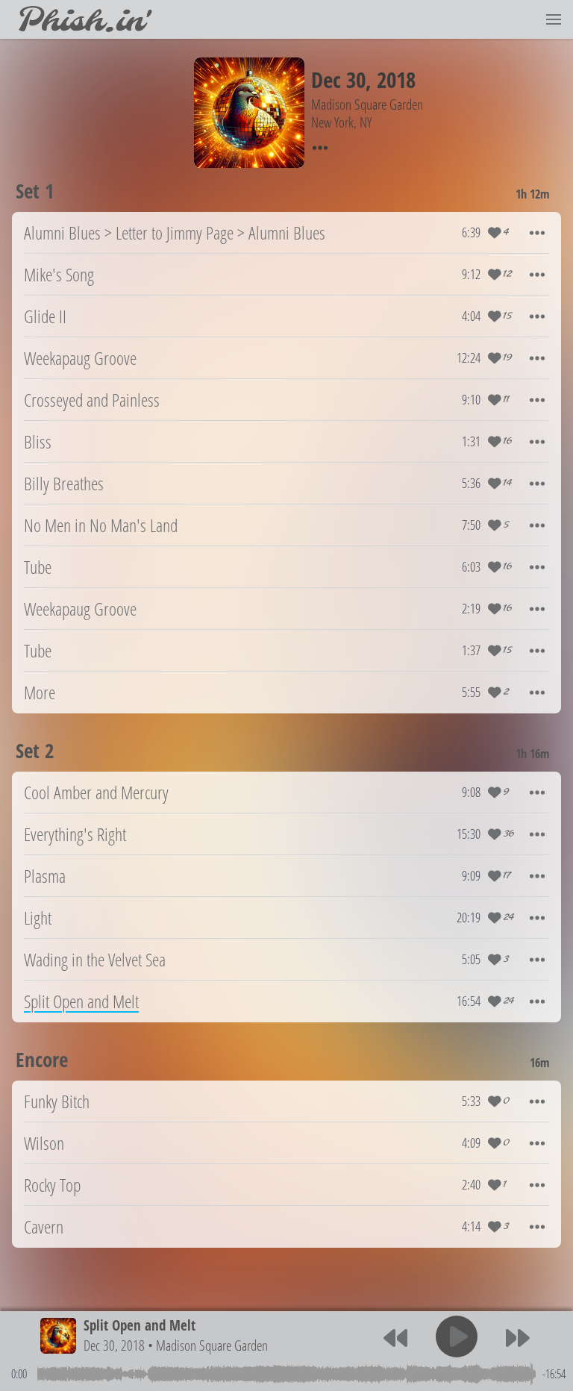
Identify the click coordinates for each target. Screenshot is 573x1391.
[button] (554, 19)
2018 (396, 79)
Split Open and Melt (139, 1325)
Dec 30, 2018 (114, 1345)
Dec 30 (338, 79)
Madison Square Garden (212, 1345)
